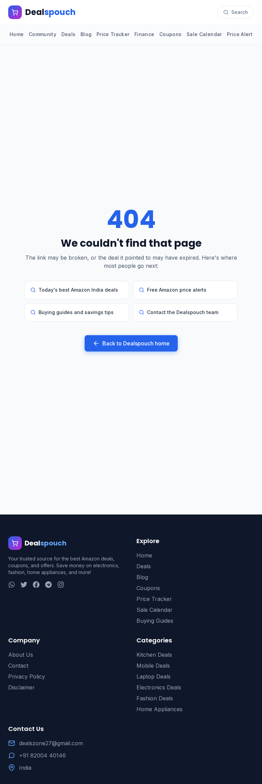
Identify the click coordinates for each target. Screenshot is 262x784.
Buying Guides (154, 620)
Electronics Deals (158, 687)
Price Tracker (113, 34)
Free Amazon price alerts (176, 290)
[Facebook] (36, 584)
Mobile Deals (153, 665)
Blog (86, 34)
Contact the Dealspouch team (182, 312)
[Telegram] (48, 584)
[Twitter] (23, 584)
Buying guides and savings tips (76, 312)
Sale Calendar (204, 34)
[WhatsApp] (11, 584)
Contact (18, 665)
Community (42, 34)
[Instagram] (60, 584)
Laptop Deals (153, 676)
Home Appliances (159, 709)
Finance (144, 34)
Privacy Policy (26, 676)
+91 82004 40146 (42, 755)
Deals (68, 34)
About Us (20, 654)
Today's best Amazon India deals (78, 290)
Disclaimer (21, 687)
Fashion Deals (154, 698)
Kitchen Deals (154, 654)
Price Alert (239, 34)
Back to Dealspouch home (136, 343)
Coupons (170, 34)
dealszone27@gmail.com (51, 743)
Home (17, 34)
